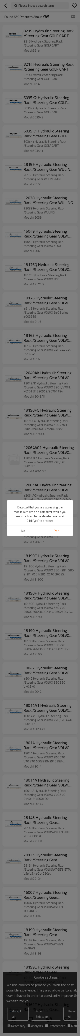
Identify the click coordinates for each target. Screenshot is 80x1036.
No (23, 530)
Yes (56, 530)
